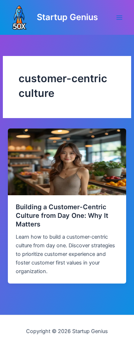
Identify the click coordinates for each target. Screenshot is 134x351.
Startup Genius (67, 17)
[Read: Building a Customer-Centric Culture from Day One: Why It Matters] (67, 161)
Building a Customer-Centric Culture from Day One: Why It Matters (62, 215)
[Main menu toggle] (119, 17)
